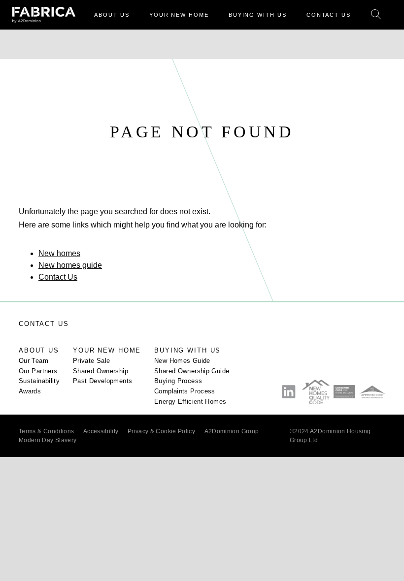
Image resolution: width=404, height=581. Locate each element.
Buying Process (178, 381)
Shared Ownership (100, 371)
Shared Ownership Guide (191, 371)
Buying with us (187, 350)
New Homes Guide (182, 360)
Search (376, 15)
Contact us (44, 324)
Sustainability (39, 381)
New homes (59, 253)
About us (39, 350)
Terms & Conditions (46, 431)
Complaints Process (184, 391)
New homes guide (70, 265)
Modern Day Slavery (47, 440)
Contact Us (57, 277)
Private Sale (91, 360)
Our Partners (38, 371)
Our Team (33, 360)
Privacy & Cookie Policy (161, 431)
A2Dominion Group (231, 431)
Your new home (107, 350)
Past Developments (102, 381)
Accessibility (101, 431)
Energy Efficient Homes (190, 401)
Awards (30, 391)
